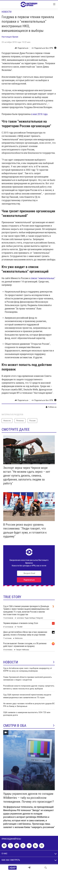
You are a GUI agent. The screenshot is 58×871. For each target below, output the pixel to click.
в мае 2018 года (39, 114)
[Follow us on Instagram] (22, 845)
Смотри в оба (14, 725)
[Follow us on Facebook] (4, 845)
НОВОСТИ (10, 662)
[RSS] (35, 845)
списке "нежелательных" (42, 278)
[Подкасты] (41, 845)
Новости (6, 11)
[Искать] (46, 867)
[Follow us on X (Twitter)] (10, 845)
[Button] (21, 48)
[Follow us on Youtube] (16, 845)
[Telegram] (29, 867)
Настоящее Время (10, 36)
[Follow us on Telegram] (29, 845)
